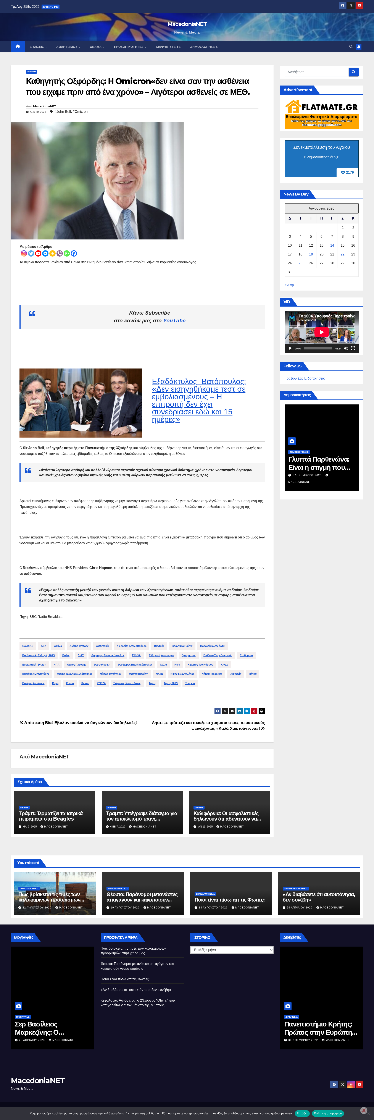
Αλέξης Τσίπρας (79, 646)
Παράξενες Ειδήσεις (296, 888)
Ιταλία (163, 664)
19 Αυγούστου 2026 (125, 907)
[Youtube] (38, 253)
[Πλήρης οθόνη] (353, 348)
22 (343, 254)
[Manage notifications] (363, 1110)
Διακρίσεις (291, 1017)
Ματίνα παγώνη (138, 674)
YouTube (174, 320)
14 (332, 245)
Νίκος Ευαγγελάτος (182, 674)
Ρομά (55, 683)
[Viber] (59, 253)
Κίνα (177, 664)
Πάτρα (252, 674)
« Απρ (289, 285)
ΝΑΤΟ (159, 674)
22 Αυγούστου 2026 (37, 907)
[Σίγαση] (346, 348)
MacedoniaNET (187, 24)
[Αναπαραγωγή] (290, 348)
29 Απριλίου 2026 (300, 907)
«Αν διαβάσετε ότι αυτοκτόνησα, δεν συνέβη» (319, 897)
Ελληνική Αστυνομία (161, 655)
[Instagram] (24, 253)
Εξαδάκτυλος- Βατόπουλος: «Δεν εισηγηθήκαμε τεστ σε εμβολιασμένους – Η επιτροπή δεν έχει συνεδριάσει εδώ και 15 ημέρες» (199, 400)
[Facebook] (74, 253)
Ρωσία (70, 683)
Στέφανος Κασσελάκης (127, 683)
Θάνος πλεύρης (76, 664)
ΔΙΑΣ (81, 655)
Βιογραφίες (22, 1017)
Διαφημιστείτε (168, 47)
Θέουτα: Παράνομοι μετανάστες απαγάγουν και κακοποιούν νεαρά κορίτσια (141, 899)
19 (311, 254)
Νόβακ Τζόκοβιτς (212, 674)
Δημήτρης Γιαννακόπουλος (107, 655)
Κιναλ (224, 664)
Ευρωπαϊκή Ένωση (34, 664)
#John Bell (63, 111)
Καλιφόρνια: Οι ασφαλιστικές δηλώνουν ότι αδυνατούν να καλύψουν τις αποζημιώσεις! (226, 818)
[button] (351, 46)
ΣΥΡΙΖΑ (101, 683)
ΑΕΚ (44, 646)
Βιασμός (159, 646)
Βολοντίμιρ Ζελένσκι (212, 646)
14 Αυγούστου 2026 (214, 907)
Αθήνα (58, 646)
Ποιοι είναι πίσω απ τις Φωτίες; (229, 900)
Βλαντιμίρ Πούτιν (182, 646)
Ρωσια (85, 683)
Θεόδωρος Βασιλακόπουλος (135, 664)
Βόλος (66, 655)
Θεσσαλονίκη (102, 664)
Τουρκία (190, 683)
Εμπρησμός (189, 655)
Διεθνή (31, 71)
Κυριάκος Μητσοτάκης (35, 674)
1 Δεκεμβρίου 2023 (307, 475)
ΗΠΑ (57, 664)
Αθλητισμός (67, 47)
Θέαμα (96, 47)
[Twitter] (31, 253)
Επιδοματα (246, 655)
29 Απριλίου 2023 (32, 1040)
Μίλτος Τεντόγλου (110, 674)
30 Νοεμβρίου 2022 (303, 1040)
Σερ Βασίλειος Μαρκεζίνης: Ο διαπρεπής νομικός (44, 1032)
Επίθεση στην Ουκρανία (217, 655)
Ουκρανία (235, 674)
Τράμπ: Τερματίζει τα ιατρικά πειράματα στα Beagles (50, 816)
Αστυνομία (102, 646)
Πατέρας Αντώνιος (33, 683)
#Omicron (80, 111)
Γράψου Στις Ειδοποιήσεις (305, 378)
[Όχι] (368, 1113)
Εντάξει (302, 1113)
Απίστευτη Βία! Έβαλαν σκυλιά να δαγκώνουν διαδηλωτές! (80, 722)
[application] (322, 332)
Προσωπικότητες (129, 47)
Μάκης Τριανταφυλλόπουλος (74, 674)
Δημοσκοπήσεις (204, 47)
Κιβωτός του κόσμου (200, 664)
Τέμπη (152, 683)
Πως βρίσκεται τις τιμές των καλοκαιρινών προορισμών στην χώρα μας (49, 899)
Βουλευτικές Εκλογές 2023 (38, 655)
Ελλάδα (136, 655)
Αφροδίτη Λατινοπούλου (132, 646)
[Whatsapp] (67, 253)
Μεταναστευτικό (117, 888)
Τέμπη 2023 (171, 683)
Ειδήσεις (37, 47)
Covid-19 (27, 646)
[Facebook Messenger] (45, 253)
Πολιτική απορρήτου (328, 1113)
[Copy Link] (52, 253)
